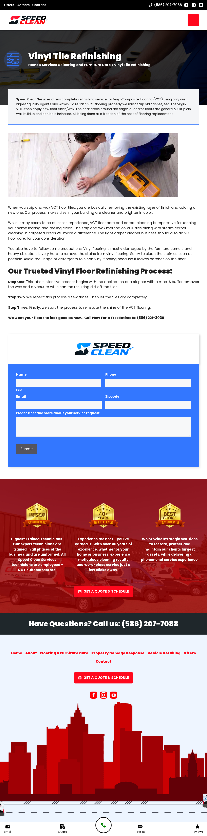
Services (49, 64)
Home (33, 64)
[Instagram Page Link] (194, 5)
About (31, 653)
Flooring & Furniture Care (64, 653)
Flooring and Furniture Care (86, 64)
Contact (39, 5)
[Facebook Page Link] (186, 5)
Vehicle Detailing (164, 653)
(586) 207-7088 (168, 4)
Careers (23, 5)
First (19, 390)
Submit (26, 448)
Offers (9, 5)
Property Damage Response (118, 653)
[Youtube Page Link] (201, 5)
